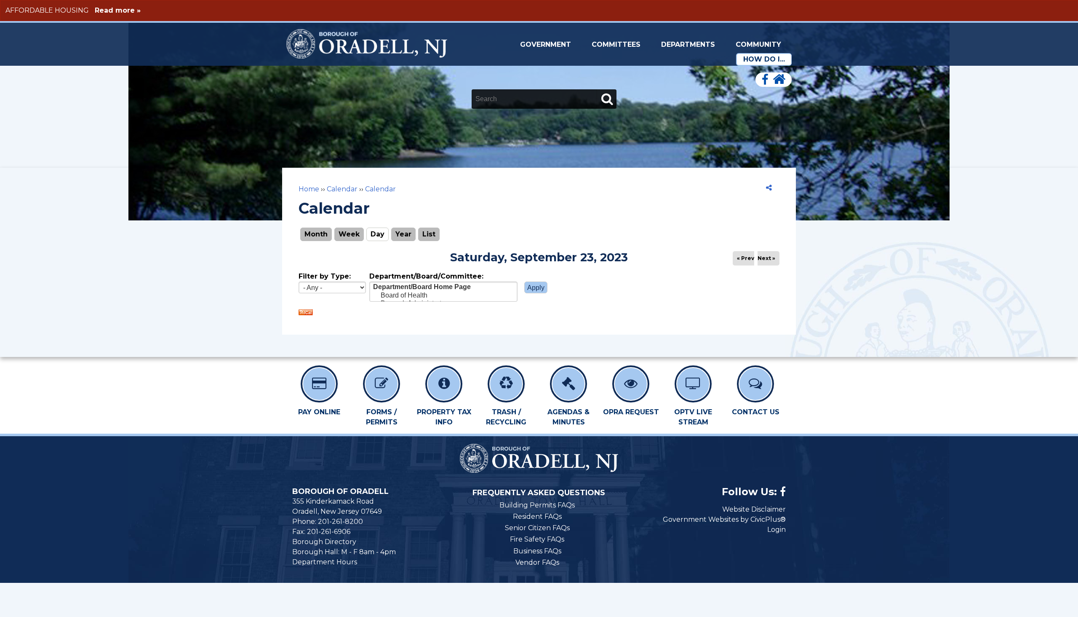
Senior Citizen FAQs (537, 528)
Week (349, 234)
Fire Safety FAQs (537, 539)
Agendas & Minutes (568, 417)
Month (316, 234)
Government (545, 44)
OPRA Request (631, 412)
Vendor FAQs (537, 562)
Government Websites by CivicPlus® (724, 519)
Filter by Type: (325, 276)
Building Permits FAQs (537, 505)
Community (758, 44)
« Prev (745, 258)
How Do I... (764, 59)
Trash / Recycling (506, 417)
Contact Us (755, 412)
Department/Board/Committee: (426, 276)
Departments (688, 44)
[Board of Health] (443, 296)
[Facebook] (765, 80)
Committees (616, 44)
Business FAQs (537, 551)
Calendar (342, 189)
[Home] (779, 79)
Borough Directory (324, 542)
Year (403, 234)
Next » (766, 258)
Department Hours (324, 562)
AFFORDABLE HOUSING (47, 10)
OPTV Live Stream (693, 417)
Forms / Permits (382, 417)
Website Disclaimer (754, 509)
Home (309, 189)
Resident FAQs (537, 516)
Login (776, 530)
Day (380, 234)
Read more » (118, 10)
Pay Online (319, 412)
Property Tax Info (444, 417)
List (428, 234)
